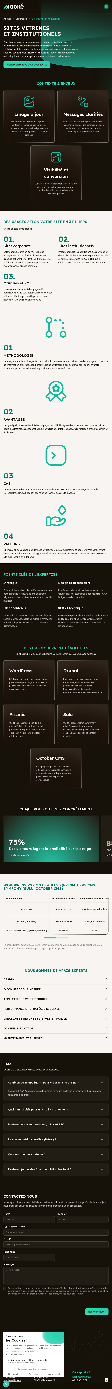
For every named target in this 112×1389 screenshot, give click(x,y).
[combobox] (56, 1232)
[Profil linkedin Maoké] (106, 1380)
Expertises (21, 18)
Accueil (7, 18)
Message (9, 1264)
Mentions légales (12, 1380)
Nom (7, 1213)
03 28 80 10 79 (79, 1380)
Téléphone (9, 1251)
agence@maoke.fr (81, 1376)
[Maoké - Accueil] (14, 6)
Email (7, 1239)
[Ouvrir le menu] (106, 7)
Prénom (61, 1213)
